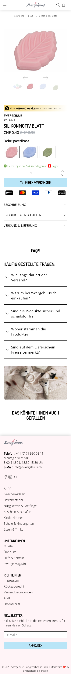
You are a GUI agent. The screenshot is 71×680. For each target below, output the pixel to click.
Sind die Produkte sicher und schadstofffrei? (35, 313)
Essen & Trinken (14, 529)
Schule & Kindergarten (19, 523)
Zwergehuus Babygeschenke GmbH (30, 667)
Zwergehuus (13, 116)
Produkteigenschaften (22, 215)
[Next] (45, 78)
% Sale (8, 546)
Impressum (11, 580)
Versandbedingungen (18, 592)
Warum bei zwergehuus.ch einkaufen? (34, 295)
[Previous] (25, 78)
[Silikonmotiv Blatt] (35, 50)
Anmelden (35, 645)
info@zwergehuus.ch (28, 467)
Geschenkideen (14, 494)
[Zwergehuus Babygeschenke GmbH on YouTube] (14, 477)
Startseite (19, 16)
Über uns (10, 552)
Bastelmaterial (13, 500)
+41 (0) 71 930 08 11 (29, 453)
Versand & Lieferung (20, 226)
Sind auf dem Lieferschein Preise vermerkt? (33, 349)
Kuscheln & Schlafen (17, 512)
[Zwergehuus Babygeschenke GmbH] (35, 5)
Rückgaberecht (14, 586)
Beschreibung (15, 205)
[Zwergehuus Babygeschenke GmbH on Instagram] (10, 477)
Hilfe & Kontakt (14, 558)
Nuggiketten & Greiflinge (20, 506)
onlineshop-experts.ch (35, 670)
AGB (7, 598)
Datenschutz (12, 604)
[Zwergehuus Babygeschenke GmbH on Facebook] (5, 477)
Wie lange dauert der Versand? (29, 277)
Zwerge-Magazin (15, 564)
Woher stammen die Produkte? (28, 331)
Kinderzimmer (13, 518)
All (31, 16)
